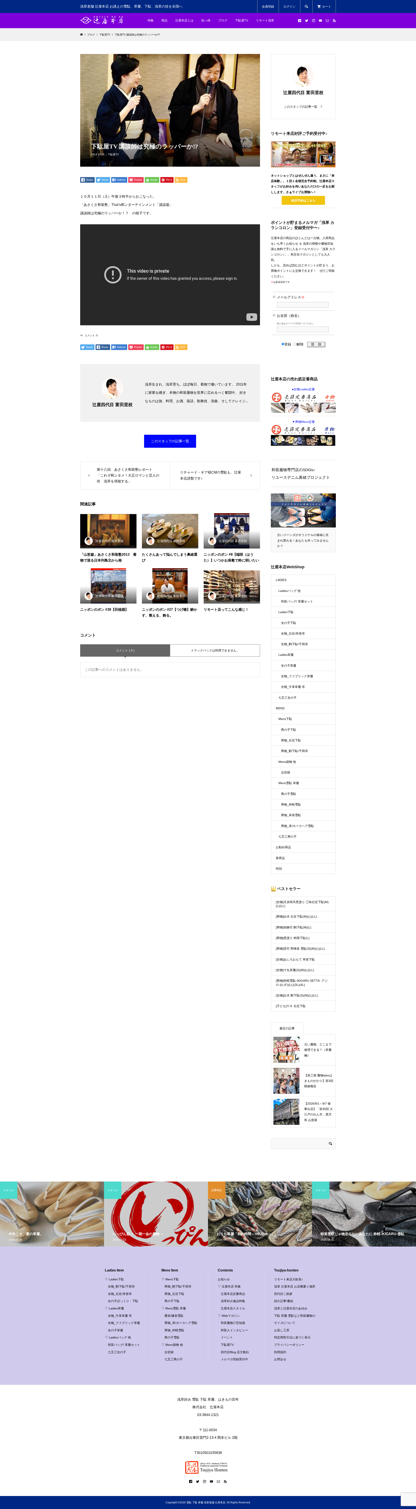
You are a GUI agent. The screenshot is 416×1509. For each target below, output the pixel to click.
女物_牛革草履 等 (293, 687)
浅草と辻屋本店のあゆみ (290, 1308)
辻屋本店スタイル (233, 1308)
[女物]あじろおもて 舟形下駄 (295, 959)
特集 (151, 20)
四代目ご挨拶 (283, 1294)
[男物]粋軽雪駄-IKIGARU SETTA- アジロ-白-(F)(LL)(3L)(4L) (302, 982)
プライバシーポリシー (289, 1344)
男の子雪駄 (288, 794)
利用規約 (280, 1352)
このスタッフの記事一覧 (170, 441)
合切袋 (285, 772)
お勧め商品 (283, 847)
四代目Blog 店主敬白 (235, 1352)
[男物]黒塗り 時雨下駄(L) (293, 938)
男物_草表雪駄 (291, 815)
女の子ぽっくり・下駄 (123, 1301)
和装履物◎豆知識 (233, 1323)
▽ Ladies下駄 (114, 1279)
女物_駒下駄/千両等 (294, 644)
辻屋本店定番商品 (233, 1294)
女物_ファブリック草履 (297, 676)
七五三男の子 (287, 836)
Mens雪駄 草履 (288, 783)
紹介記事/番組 (283, 1301)
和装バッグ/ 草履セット (297, 601)
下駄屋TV (113, 154)
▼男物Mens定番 (303, 421)
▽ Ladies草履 (114, 1308)
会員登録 (268, 6)
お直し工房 (281, 1330)
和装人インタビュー (234, 1330)
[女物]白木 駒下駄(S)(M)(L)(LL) (297, 995)
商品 (164, 20)
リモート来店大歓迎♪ (288, 1279)
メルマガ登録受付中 (234, 1359)
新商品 (280, 858)
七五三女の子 (287, 697)
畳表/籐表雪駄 (174, 1315)
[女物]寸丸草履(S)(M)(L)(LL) (295, 970)
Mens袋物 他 (287, 761)
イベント (227, 1337)
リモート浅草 (265, 20)
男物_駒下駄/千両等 (294, 751)
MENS (280, 708)
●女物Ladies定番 (303, 389)
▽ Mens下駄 (170, 1279)
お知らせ (224, 1279)
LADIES (281, 580)
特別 (279, 868)
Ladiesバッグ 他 (289, 591)
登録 (287, 344)
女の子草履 (288, 665)
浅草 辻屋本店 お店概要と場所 (294, 1286)
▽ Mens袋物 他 (172, 1344)
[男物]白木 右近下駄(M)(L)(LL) (296, 916)
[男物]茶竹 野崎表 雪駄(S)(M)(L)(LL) (300, 948)
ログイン (289, 6)
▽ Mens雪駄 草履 (173, 1308)
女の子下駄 (288, 623)
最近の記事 (287, 1028)
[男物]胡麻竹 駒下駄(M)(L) (293, 927)
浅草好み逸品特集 (233, 1301)
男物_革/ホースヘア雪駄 (297, 826)
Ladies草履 (286, 654)
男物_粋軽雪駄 (291, 804)
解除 (300, 344)
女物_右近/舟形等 (293, 633)
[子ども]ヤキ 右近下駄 (291, 1006)
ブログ (222, 20)
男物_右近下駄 (291, 740)
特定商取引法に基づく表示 (292, 1337)
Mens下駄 (285, 719)
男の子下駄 (288, 729)
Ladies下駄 (286, 612)
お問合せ (280, 1359)
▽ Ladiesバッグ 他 (118, 1337)
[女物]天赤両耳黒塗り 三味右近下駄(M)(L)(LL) (302, 904)
